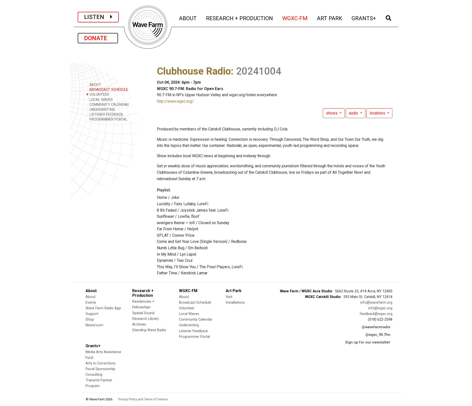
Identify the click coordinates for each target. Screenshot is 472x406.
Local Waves (189, 314)
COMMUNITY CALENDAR (108, 105)
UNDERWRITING (101, 110)
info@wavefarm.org (376, 302)
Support (92, 314)
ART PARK (329, 18)
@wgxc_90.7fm (377, 335)
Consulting (94, 375)
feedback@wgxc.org (376, 314)
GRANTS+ (364, 18)
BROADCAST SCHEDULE (108, 90)
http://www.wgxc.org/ (175, 101)
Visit (229, 297)
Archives (139, 324)
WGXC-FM (295, 18)
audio (354, 113)
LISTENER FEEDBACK (105, 114)
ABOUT (188, 18)
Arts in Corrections (101, 363)
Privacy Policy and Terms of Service (143, 399)
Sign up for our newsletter (367, 342)
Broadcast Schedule (195, 302)
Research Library (145, 319)
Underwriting (189, 325)
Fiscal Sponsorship (100, 369)
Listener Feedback (193, 331)
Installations (235, 302)
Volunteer (186, 308)
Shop (90, 319)
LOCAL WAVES (100, 100)
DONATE (98, 38)
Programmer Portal (194, 337)
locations (377, 113)
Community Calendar (195, 319)
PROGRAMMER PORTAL (107, 119)
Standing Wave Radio (149, 330)
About (90, 297)
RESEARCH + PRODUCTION (240, 18)
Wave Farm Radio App (103, 308)
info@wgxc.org (380, 308)
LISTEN (97, 17)
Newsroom (94, 325)
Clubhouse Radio (194, 71)
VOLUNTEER (97, 94)
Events (91, 302)
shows (332, 113)
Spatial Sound (143, 313)
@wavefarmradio (376, 327)
